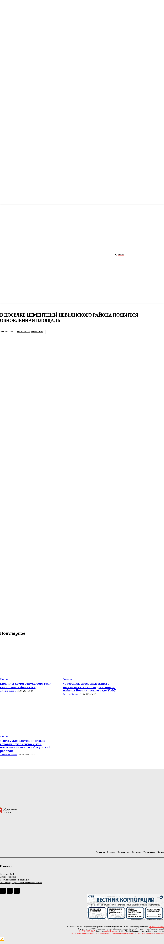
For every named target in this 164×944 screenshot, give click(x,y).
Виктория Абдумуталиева (30, 332)
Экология (67, 679)
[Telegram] (70, 331)
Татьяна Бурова (8, 690)
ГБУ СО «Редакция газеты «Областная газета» (21, 882)
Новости (4, 679)
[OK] (13, 625)
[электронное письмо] (51, 331)
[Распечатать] (61, 331)
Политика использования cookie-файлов (118, 933)
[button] (119, 254)
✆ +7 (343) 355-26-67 (87, 931)
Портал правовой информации (14, 879)
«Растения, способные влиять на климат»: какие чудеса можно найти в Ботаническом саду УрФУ (89, 686)
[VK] (80, 331)
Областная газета (8, 754)
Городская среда (8, 326)
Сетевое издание (8, 876)
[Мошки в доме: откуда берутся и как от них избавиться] (28, 657)
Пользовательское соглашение (150, 933)
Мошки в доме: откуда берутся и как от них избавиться (26, 685)
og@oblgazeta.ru (111, 931)
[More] (89, 332)
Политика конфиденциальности (85, 933)
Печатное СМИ (7, 874)
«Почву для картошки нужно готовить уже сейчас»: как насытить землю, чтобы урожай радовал (25, 746)
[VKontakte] (7, 625)
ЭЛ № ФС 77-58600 (156, 926)
